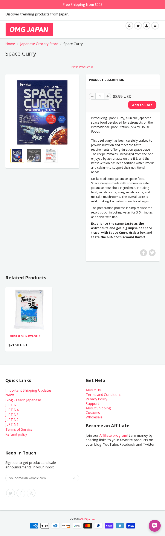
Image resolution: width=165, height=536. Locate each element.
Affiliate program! (113, 435)
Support (92, 403)
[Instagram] (31, 493)
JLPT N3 (11, 414)
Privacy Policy (96, 399)
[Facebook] (21, 493)
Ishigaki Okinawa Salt (25, 336)
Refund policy (16, 434)
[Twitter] (10, 493)
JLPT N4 (11, 409)
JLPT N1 (11, 424)
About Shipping (98, 408)
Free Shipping (74, 4)
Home (10, 43)
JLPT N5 (11, 405)
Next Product (81, 67)
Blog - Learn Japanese (23, 400)
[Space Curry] (42, 112)
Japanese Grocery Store (39, 43)
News (9, 395)
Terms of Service (18, 429)
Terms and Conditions (103, 394)
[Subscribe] (73, 478)
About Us (93, 390)
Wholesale (94, 417)
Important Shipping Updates (28, 390)
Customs (93, 412)
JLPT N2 (11, 419)
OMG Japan (87, 519)
